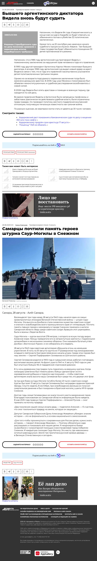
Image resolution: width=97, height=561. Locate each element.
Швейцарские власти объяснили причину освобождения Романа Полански (74, 170)
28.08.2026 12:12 (7, 225)
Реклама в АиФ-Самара (62, 511)
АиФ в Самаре (21, 301)
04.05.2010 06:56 (8, 10)
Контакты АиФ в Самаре (74, 514)
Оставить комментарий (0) (77, 134)
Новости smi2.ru (10, 218)
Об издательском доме (29, 508)
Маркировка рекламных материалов (34, 517)
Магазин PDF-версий (60, 508)
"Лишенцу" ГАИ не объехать (32, 125)
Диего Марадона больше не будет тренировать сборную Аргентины (25, 170)
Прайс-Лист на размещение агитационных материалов (41, 514)
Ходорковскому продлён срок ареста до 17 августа (44, 122)
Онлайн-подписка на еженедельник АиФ (35, 511)
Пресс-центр (45, 508)
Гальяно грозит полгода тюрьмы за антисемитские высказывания (25, 178)
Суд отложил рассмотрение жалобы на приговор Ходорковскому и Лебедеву (73, 178)
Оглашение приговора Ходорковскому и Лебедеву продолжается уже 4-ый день (27, 185)
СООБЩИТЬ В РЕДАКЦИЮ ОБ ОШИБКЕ (64, 517)
